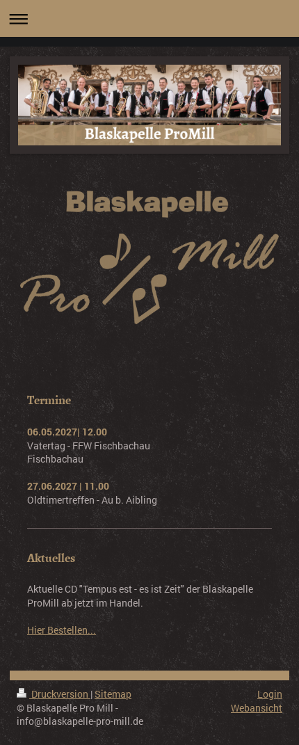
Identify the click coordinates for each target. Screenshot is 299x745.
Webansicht (256, 707)
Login (269, 693)
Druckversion (59, 693)
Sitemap (113, 693)
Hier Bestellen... (61, 629)
